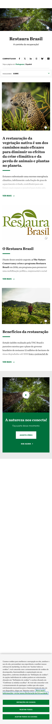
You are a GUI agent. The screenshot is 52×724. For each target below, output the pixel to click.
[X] (25, 58)
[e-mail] (48, 58)
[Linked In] (31, 58)
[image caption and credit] (47, 27)
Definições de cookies (26, 702)
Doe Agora (26, 444)
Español (29, 64)
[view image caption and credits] (45, 127)
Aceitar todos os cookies (26, 717)
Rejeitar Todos (26, 709)
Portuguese (20, 64)
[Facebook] (19, 58)
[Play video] (26, 394)
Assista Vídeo (26, 435)
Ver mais (7, 196)
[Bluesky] (42, 58)
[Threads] (36, 58)
